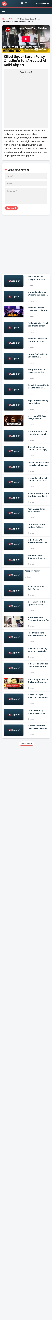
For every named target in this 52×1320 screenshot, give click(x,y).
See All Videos (27, 743)
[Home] (4, 3)
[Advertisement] (26, 100)
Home (5, 19)
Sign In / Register (42, 3)
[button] (22, 3)
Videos (14, 19)
